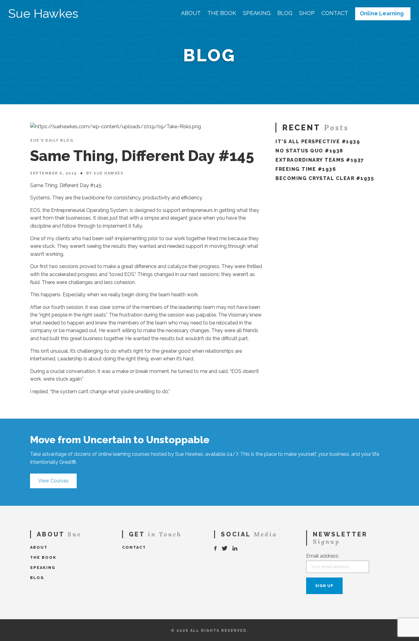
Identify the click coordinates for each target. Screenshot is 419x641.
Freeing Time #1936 (305, 169)
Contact (334, 13)
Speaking (257, 13)
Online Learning (382, 13)
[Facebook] (215, 548)
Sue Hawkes (43, 13)
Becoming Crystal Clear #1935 (324, 178)
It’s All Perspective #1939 (317, 141)
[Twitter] (225, 548)
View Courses (53, 481)
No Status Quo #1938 (309, 151)
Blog (284, 13)
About (191, 13)
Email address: (322, 556)
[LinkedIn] (235, 548)
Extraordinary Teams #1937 (319, 160)
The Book (221, 13)
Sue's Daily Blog (51, 140)
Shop (307, 13)
